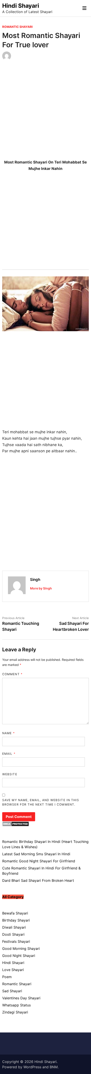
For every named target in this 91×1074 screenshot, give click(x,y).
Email (8, 753)
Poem (7, 977)
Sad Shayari (12, 991)
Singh (35, 579)
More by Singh (41, 588)
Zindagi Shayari (15, 1012)
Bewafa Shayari (15, 913)
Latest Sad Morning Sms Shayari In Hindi (36, 854)
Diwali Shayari (14, 927)
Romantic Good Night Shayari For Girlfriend (38, 861)
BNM (54, 1067)
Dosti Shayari (13, 934)
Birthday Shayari (16, 920)
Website (9, 774)
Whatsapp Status (16, 1005)
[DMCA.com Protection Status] (15, 825)
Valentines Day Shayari (21, 998)
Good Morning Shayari (21, 948)
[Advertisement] (45, 113)
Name (8, 733)
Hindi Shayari (20, 5)
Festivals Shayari (16, 941)
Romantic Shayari (17, 27)
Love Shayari (13, 970)
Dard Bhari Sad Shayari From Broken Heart (38, 880)
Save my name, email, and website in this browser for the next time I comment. (40, 802)
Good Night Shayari (18, 955)
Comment (12, 674)
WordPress (32, 1067)
